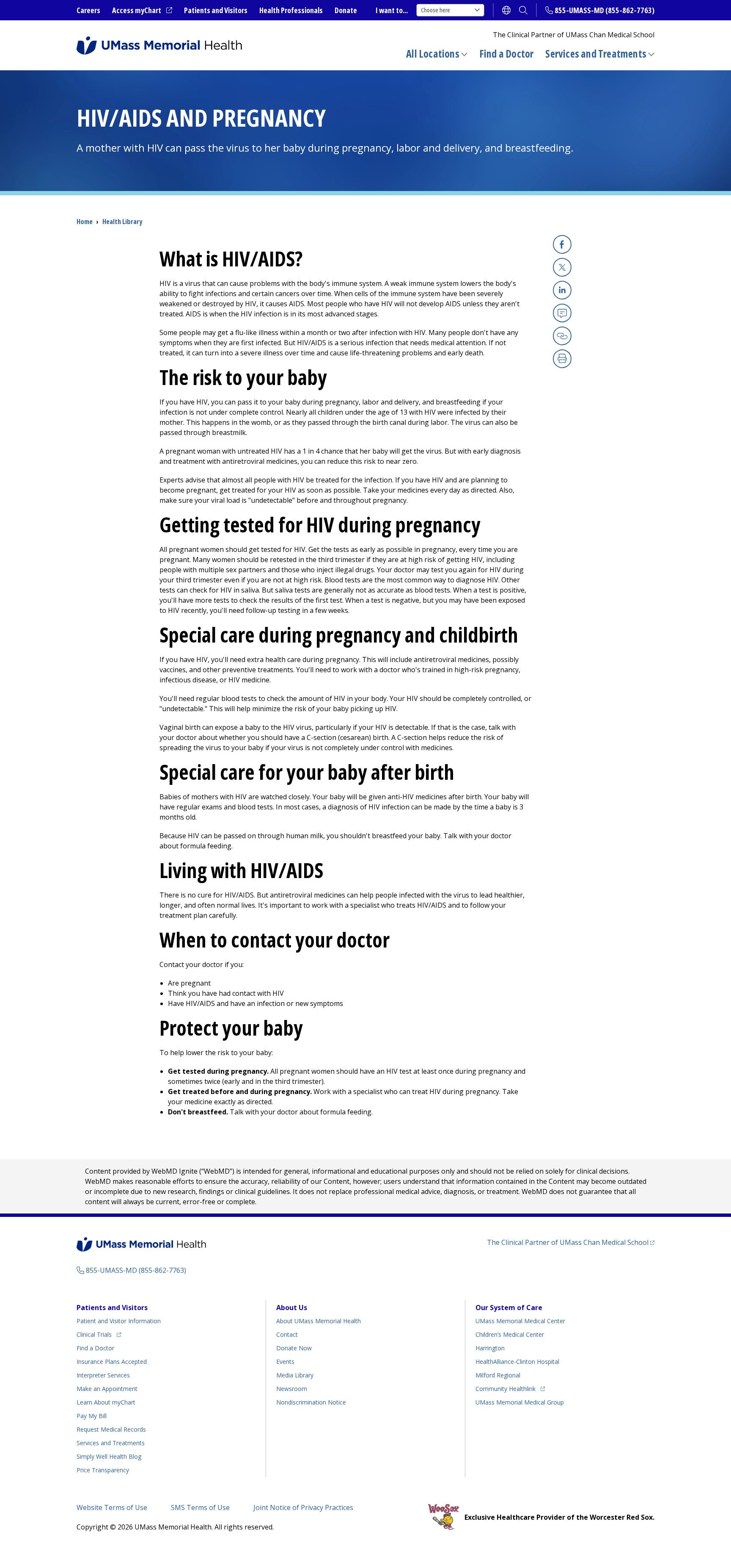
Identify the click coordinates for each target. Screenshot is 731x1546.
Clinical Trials (99, 1334)
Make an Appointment (107, 1389)
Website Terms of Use (112, 1507)
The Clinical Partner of (570, 1242)
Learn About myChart (106, 1402)
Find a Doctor (506, 54)
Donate (346, 10)
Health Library (122, 221)
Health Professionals (291, 10)
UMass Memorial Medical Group (519, 1402)
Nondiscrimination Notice (311, 1402)
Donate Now (294, 1348)
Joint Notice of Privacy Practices (303, 1507)
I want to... (392, 10)
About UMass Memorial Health (318, 1321)
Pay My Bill (92, 1416)
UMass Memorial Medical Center (520, 1321)
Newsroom (291, 1389)
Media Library (294, 1375)
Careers (88, 10)
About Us (291, 1307)
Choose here (435, 10)
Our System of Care (508, 1307)
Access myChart (142, 10)
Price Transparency (103, 1470)
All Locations (432, 54)
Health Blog (109, 1456)
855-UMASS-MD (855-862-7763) (604, 10)
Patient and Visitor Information (119, 1321)
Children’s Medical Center (509, 1334)
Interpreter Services (103, 1375)
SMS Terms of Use (200, 1507)
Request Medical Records (111, 1429)
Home (85, 221)
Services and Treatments (595, 54)
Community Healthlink (505, 1388)
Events (285, 1362)
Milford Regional (497, 1375)
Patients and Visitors (215, 10)
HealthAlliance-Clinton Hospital (517, 1362)
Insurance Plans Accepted (112, 1362)
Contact (287, 1334)
